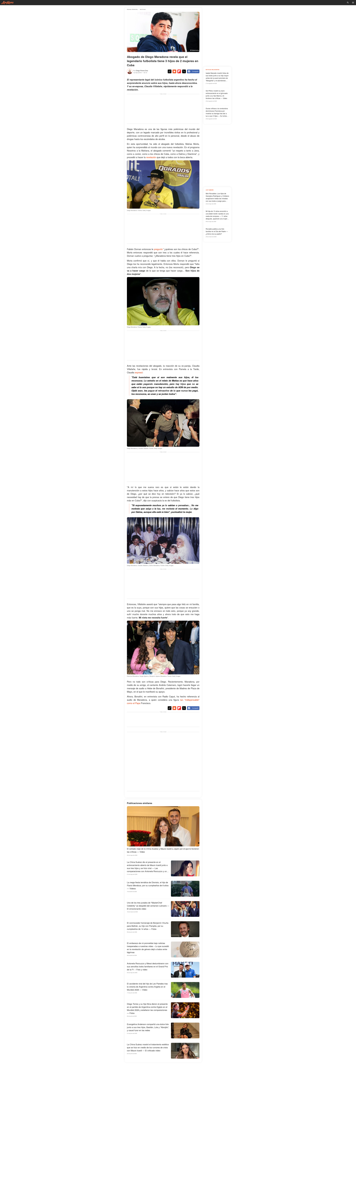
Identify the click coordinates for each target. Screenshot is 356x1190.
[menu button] (353, 2)
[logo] (7, 2)
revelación (151, 157)
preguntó (158, 249)
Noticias (143, 9)
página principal (132, 9)
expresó (139, 372)
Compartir (195, 71)
